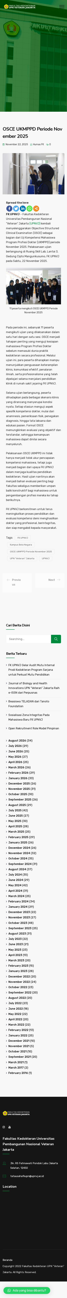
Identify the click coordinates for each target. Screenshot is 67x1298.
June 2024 (15, 880)
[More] (36, 209)
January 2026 (17, 778)
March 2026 (16, 767)
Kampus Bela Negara (21, 544)
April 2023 (15, 955)
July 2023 (15, 939)
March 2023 (16, 960)
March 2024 (16, 896)
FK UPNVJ (23, 538)
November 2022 (19, 982)
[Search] (56, 639)
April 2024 (15, 890)
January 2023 (17, 971)
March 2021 (16, 1062)
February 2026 (18, 772)
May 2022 (14, 1014)
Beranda (7, 1260)
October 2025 (17, 794)
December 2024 (19, 847)
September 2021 (19, 1056)
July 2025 (15, 810)
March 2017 (16, 1067)
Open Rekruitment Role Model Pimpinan (33, 728)
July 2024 (15, 874)
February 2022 (18, 1030)
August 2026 (17, 740)
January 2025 (17, 842)
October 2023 (17, 923)
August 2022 (17, 997)
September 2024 (20, 864)
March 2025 (16, 831)
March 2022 (16, 1024)
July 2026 (15, 746)
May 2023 (14, 949)
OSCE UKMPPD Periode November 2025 (31, 551)
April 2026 (15, 762)
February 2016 (18, 1073)
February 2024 (18, 901)
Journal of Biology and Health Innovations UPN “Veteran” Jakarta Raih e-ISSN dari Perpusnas (34, 688)
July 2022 (15, 1003)
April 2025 (15, 826)
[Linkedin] (23, 209)
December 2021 (18, 1040)
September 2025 (19, 799)
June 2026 (15, 751)
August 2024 (17, 869)
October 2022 (17, 987)
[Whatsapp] (29, 209)
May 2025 (14, 821)
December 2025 (19, 783)
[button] (26, 1290)
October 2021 (17, 1051)
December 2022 (19, 976)
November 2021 (18, 1046)
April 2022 (15, 1019)
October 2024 (17, 858)
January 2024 (17, 906)
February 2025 (18, 837)
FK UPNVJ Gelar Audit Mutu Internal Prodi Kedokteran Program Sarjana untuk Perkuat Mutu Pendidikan (31, 670)
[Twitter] (16, 209)
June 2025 (15, 815)
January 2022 (17, 1035)
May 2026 (14, 756)
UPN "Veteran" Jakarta (22, 558)
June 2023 (15, 944)
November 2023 (19, 917)
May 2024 (14, 885)
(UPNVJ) (34, 223)
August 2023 (17, 933)
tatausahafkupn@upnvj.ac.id (27, 1176)
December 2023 (19, 912)
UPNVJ (45, 558)
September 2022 (19, 992)
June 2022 (15, 1008)
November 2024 (19, 853)
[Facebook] (9, 209)
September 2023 (19, 928)
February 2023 (18, 965)
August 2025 (17, 805)
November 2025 (19, 789)
